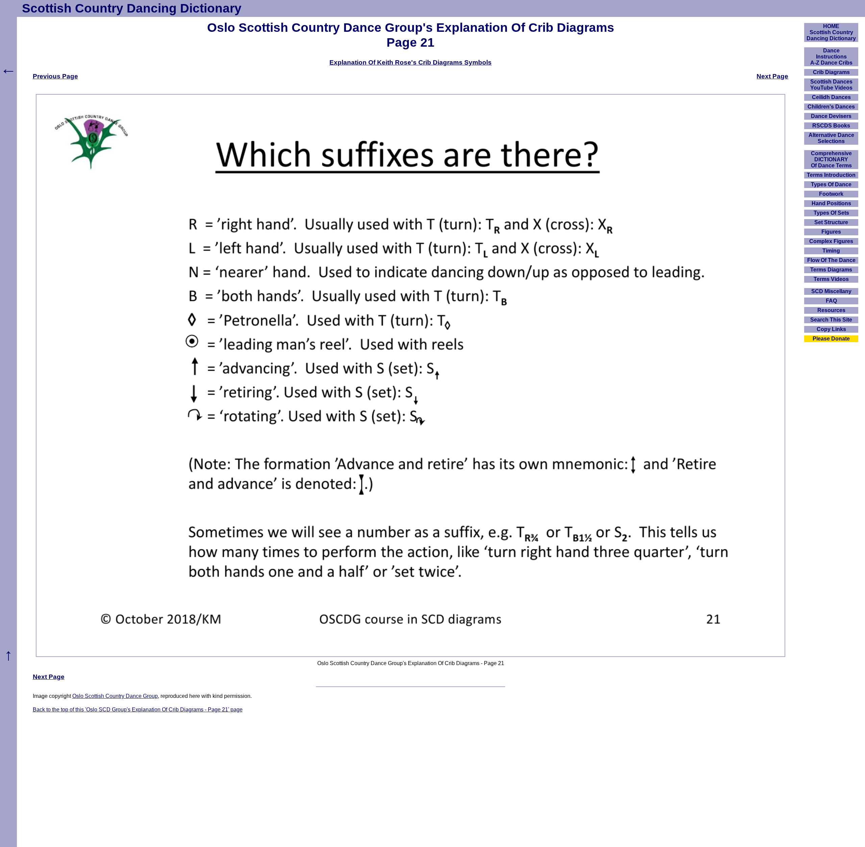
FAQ (831, 301)
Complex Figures (831, 241)
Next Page (772, 76)
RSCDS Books (831, 125)
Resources (831, 310)
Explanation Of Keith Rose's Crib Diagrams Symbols (410, 62)
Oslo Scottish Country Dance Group (115, 696)
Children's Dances (831, 107)
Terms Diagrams (831, 270)
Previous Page (55, 76)
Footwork (831, 194)
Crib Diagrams (831, 72)
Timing (831, 251)
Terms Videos (831, 279)
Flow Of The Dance (831, 260)
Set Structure (831, 222)
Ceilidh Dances (831, 97)
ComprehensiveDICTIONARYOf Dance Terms (831, 159)
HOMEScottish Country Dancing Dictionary (831, 32)
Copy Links (831, 329)
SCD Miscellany (831, 291)
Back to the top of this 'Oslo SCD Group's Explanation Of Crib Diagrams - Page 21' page (138, 709)
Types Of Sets (831, 213)
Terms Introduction (831, 175)
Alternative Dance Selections (831, 138)
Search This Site (831, 320)
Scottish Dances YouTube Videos (831, 85)
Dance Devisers (831, 116)
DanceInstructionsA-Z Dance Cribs (831, 57)
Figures (831, 232)
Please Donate (831, 339)
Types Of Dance (831, 184)
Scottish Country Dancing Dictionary (132, 8)
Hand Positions (831, 203)
